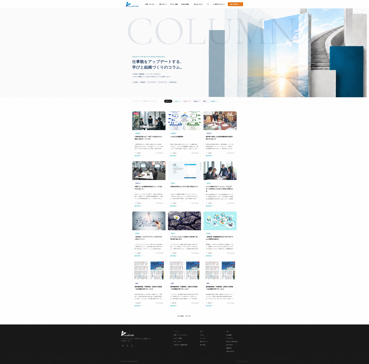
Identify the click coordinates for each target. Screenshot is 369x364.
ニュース (202, 338)
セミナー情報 (174, 4)
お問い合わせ (230, 351)
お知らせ (197, 101)
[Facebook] (127, 345)
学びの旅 (202, 345)
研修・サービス (149, 4)
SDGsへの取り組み (232, 341)
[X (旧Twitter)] (132, 345)
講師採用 (229, 348)
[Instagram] (123, 345)
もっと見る (184, 316)
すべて (168, 101)
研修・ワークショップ (180, 335)
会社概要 (229, 335)
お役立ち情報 (185, 4)
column (213, 101)
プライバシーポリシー (242, 361)
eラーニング (177, 341)
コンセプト (229, 338)
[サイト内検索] (208, 4)
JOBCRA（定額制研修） (181, 345)
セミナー (187, 101)
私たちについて (198, 4)
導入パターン (163, 4)
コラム (177, 101)
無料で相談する (234, 4)
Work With (229, 345)
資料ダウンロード (220, 4)
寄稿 (205, 101)
